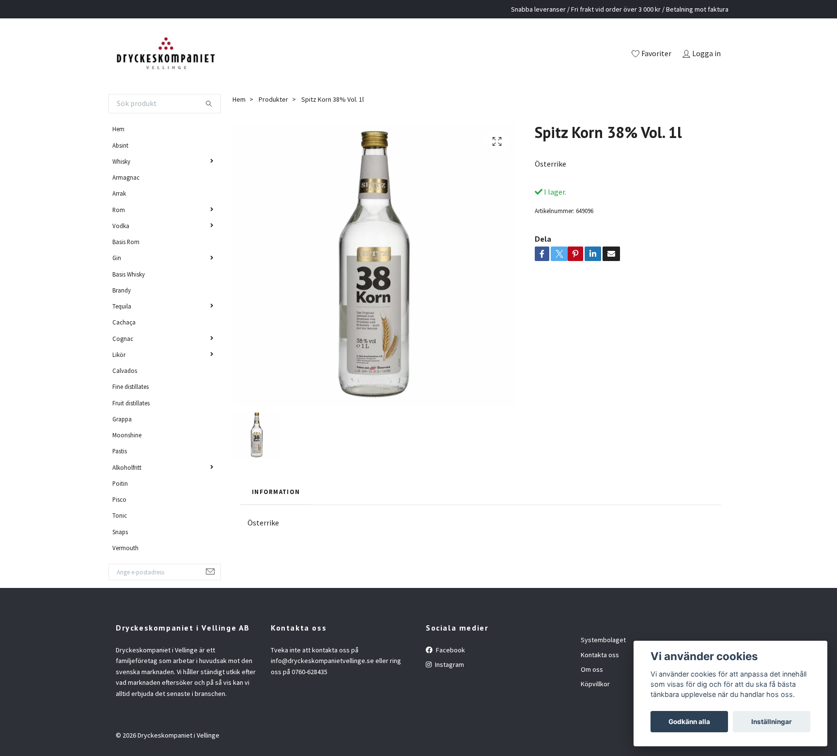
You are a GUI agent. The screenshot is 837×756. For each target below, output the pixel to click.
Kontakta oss (600, 654)
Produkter (273, 99)
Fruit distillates (131, 403)
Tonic (119, 515)
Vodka (120, 226)
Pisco (119, 499)
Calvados (124, 370)
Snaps (120, 532)
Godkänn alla (689, 721)
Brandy (121, 290)
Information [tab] (276, 491)
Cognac (122, 338)
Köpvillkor (595, 683)
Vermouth (125, 548)
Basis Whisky (128, 274)
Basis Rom (126, 242)
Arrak (119, 193)
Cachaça (124, 322)
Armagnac (126, 177)
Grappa (122, 419)
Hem (118, 129)
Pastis (119, 451)
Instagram (449, 664)
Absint (120, 145)
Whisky (121, 161)
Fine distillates (130, 386)
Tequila (121, 306)
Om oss (592, 669)
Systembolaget (603, 639)
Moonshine (126, 435)
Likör (118, 354)
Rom (118, 210)
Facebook (449, 650)
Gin (116, 258)
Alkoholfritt (126, 467)
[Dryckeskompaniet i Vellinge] (165, 54)
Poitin (120, 483)
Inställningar (771, 721)
